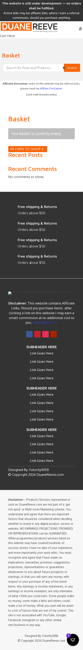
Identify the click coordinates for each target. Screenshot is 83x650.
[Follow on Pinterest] (37, 334)
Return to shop (25, 149)
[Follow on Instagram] (45, 334)
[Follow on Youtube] (53, 334)
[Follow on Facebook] (29, 334)
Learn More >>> (44, 322)
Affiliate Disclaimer (51, 88)
